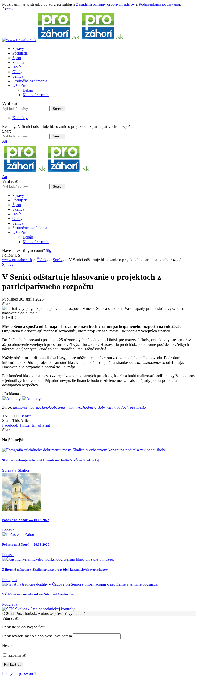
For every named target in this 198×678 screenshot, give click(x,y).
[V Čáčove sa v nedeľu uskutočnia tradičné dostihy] (80, 584)
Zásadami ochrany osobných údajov (105, 4)
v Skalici (22, 470)
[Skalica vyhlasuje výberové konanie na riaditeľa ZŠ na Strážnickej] (84, 450)
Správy (8, 264)
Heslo (7, 645)
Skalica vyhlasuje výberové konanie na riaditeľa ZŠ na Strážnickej (50, 460)
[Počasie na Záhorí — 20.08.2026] (18, 534)
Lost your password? (19, 673)
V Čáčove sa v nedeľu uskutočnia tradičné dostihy (38, 594)
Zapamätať (16, 655)
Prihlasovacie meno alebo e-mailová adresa (37, 636)
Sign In (52, 250)
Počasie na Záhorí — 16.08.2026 (26, 520)
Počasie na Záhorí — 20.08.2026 (26, 545)
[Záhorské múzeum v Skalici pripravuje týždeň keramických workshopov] (58, 559)
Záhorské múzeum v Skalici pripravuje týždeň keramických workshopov (55, 569)
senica (26, 416)
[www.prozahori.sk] (63, 40)
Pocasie (8, 530)
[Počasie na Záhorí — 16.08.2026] (21, 510)
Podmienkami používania (159, 4)
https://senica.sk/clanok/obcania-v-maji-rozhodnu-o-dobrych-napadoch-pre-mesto (79, 407)
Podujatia (9, 579)
